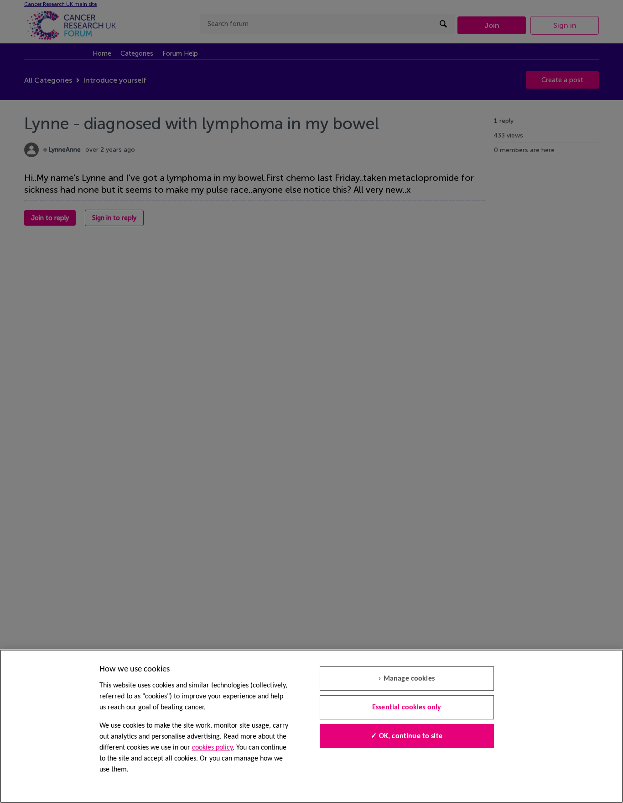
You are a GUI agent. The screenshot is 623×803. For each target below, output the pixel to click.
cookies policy (212, 747)
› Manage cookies (407, 678)
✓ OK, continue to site (406, 736)
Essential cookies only (406, 707)
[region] (311, 726)
